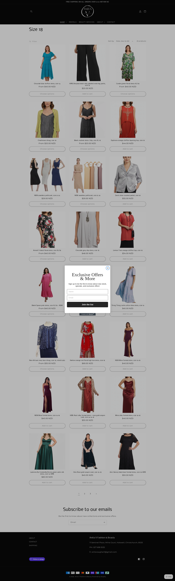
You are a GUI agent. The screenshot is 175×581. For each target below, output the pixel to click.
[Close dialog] (107, 268)
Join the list (87, 304)
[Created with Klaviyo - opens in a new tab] (87, 314)
